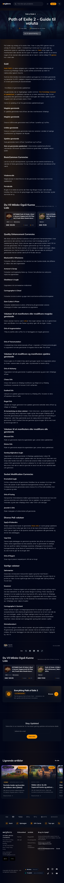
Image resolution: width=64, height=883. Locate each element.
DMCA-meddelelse (31, 846)
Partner (19, 837)
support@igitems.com (44, 844)
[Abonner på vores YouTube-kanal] (56, 873)
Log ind (53, 4)
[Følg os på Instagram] (52, 869)
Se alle (57, 760)
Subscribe (32, 736)
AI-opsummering (32, 33)
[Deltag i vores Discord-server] (56, 869)
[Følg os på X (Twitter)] (52, 873)
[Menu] (59, 4)
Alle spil (19, 840)
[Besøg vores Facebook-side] (48, 869)
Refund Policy (32, 843)
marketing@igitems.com (9, 854)
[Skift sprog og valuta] (47, 4)
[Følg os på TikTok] (48, 873)
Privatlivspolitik (32, 840)
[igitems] (6, 4)
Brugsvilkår (31, 837)
